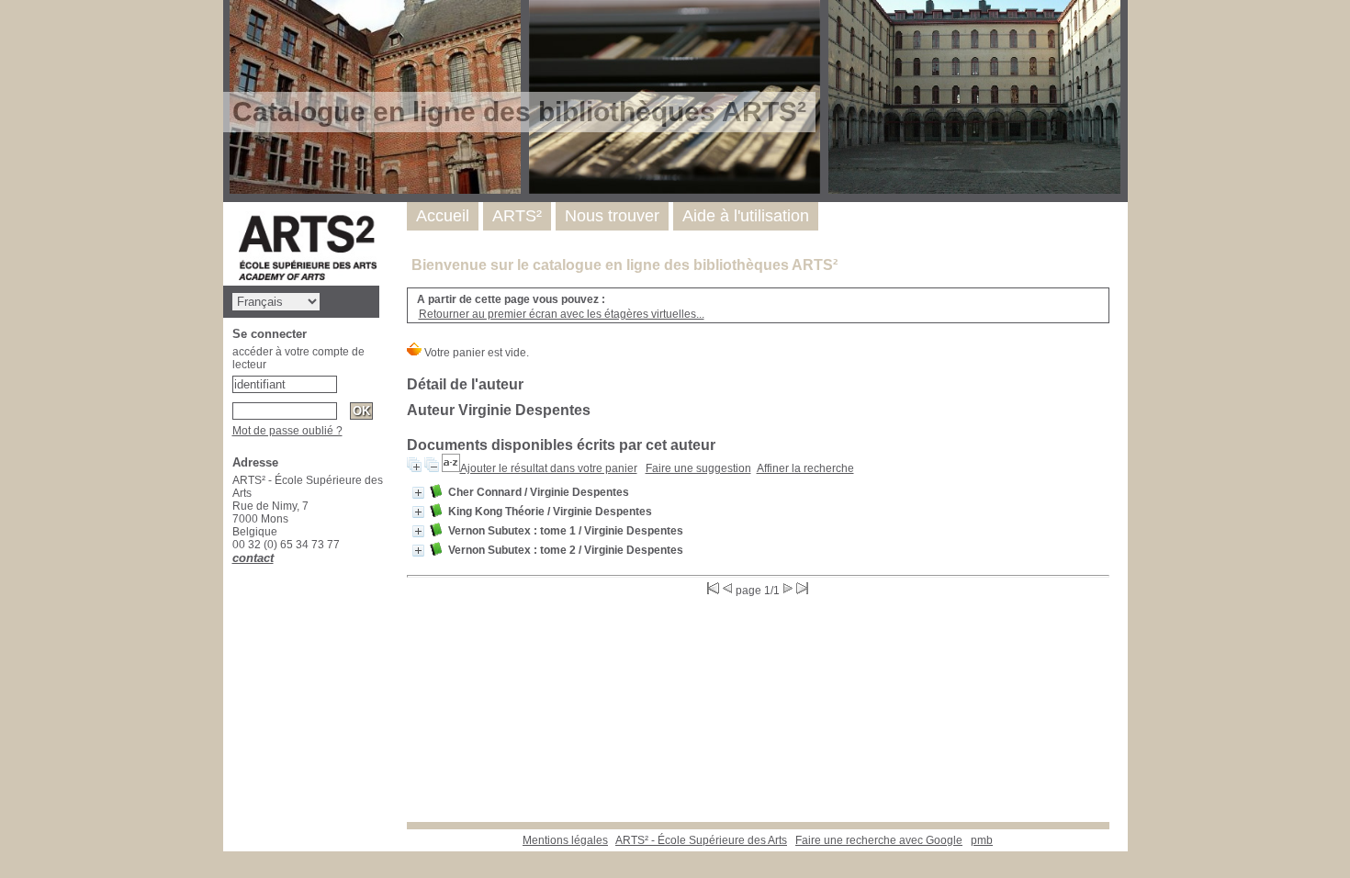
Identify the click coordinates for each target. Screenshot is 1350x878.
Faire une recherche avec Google (878, 840)
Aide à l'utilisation (745, 216)
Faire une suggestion (698, 468)
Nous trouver (612, 216)
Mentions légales (565, 840)
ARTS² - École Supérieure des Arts (701, 840)
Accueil (442, 216)
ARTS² (517, 216)
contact (253, 558)
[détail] (418, 493)
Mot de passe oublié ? (287, 430)
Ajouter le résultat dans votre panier (548, 468)
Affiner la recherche (805, 468)
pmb (982, 840)
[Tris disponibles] (451, 468)
